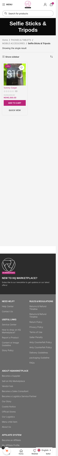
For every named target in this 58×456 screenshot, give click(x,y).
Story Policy (8, 350)
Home (5, 40)
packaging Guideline (39, 357)
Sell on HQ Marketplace (13, 381)
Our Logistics (8, 416)
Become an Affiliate (11, 440)
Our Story (6, 401)
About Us (6, 427)
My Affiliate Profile (10, 445)
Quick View (15, 110)
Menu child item (9, 421)
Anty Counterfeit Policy (40, 342)
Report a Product (10, 337)
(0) (16, 91)
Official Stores (9, 411)
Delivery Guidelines (38, 352)
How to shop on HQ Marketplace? (11, 331)
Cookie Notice (9, 406)
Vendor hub (7, 386)
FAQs (32, 362)
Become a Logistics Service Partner (19, 396)
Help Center (8, 306)
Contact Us (7, 311)
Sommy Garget (10, 88)
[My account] (45, 4)
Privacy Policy (36, 327)
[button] (15, 103)
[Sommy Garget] (15, 75)
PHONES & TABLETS (21, 40)
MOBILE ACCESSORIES (13, 43)
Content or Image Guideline (10, 344)
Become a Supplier (11, 376)
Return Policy (35, 322)
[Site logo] (28, 4)
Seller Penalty (36, 337)
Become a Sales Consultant (15, 391)
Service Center (9, 324)
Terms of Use (35, 332)
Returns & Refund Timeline (37, 307)
